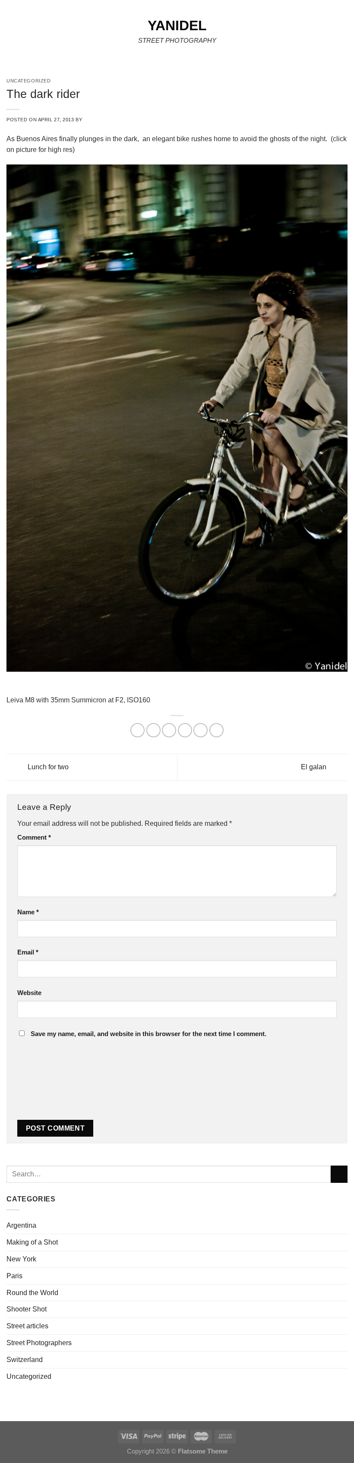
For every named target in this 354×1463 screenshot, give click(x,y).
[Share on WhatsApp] (137, 730)
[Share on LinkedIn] (216, 730)
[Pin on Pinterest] (200, 730)
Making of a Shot (32, 1242)
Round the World (32, 1292)
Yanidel (177, 25)
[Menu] (11, 33)
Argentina (21, 1225)
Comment (34, 837)
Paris (14, 1276)
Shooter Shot (26, 1309)
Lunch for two (47, 767)
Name (28, 912)
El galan (314, 767)
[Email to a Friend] (185, 730)
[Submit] (339, 1174)
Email (27, 952)
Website (29, 992)
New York (21, 1259)
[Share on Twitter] (169, 730)
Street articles (27, 1326)
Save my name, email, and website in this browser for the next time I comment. (148, 1033)
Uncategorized (28, 1376)
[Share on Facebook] (153, 730)
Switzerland (24, 1359)
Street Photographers (39, 1342)
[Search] (344, 33)
